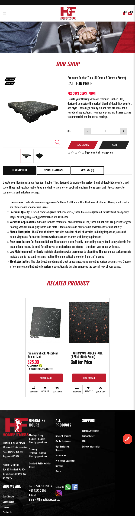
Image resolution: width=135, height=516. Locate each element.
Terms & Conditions (90, 430)
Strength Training (63, 436)
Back (114, 145)
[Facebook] (75, 487)
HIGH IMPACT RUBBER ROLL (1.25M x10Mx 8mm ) (86, 355)
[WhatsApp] (68, 487)
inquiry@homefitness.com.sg (44, 499)
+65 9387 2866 (37, 490)
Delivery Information (91, 446)
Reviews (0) (87, 170)
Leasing (6, 507)
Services (59, 466)
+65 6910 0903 (42, 486)
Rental (58, 471)
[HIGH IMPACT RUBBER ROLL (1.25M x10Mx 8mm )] (89, 322)
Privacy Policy (88, 436)
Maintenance (8, 501)
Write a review (105, 152)
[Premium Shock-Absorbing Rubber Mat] (46, 322)
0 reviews (90, 152)
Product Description (81, 93)
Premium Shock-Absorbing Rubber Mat (42, 355)
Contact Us (7, 512)
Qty (69, 131)
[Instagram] (59, 493)
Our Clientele (8, 496)
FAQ (84, 441)
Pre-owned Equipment (65, 460)
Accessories (61, 455)
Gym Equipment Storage (62, 448)
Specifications (53, 170)
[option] (33, 112)
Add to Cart (83, 145)
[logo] (67, 13)
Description (19, 170)
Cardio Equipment (63, 441)
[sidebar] (5, 13)
